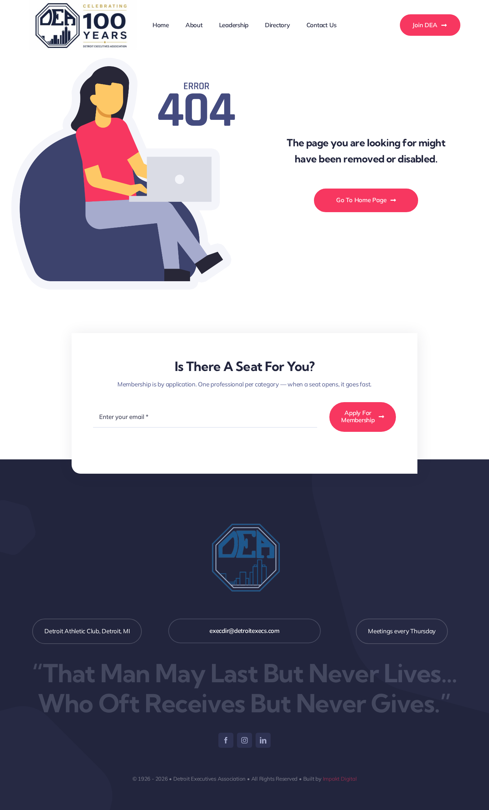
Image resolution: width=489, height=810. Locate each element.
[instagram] (244, 740)
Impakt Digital (340, 778)
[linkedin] (263, 740)
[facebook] (225, 740)
